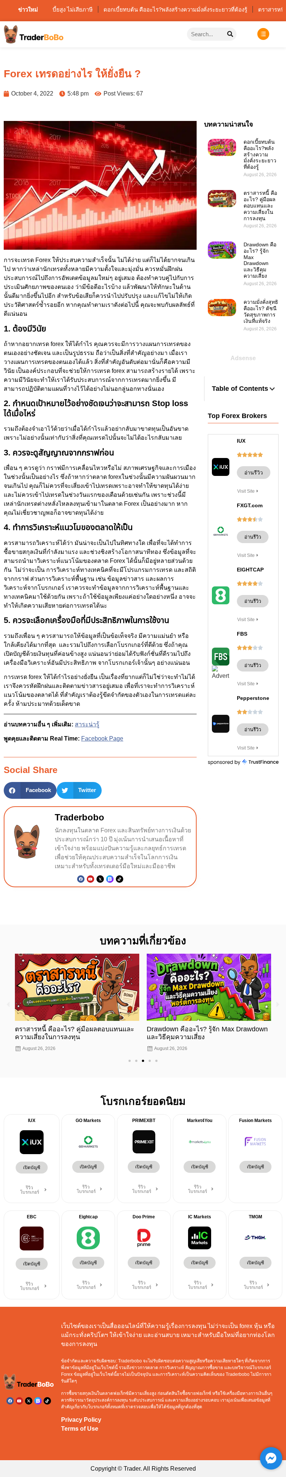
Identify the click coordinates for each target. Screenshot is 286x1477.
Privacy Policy (81, 1420)
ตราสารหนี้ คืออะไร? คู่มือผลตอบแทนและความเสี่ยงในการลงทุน (260, 205)
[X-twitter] (28, 1401)
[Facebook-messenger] (271, 1458)
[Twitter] (100, 879)
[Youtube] (90, 879)
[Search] (229, 34)
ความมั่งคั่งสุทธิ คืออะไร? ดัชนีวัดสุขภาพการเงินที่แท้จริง (261, 311)
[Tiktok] (119, 879)
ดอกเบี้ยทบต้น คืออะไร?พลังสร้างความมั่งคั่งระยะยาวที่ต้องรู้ (260, 154)
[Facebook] (81, 879)
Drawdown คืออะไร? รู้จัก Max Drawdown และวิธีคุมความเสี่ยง (260, 260)
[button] (30, 790)
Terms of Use (79, 1428)
